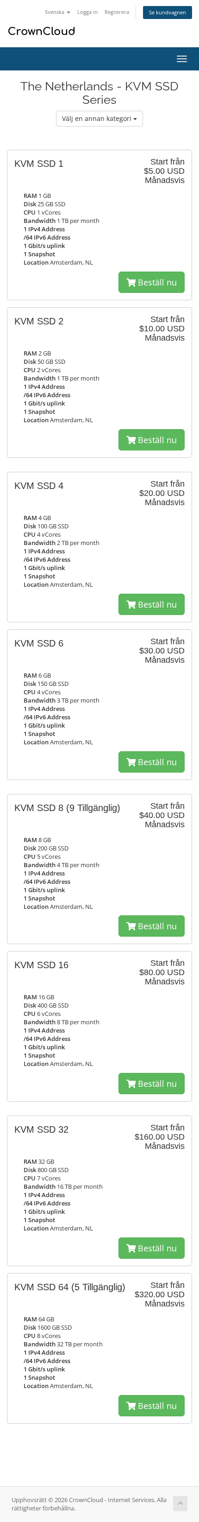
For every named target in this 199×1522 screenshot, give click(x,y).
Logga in (87, 11)
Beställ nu (156, 282)
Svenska (55, 11)
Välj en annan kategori (97, 118)
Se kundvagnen (167, 12)
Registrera (117, 11)
